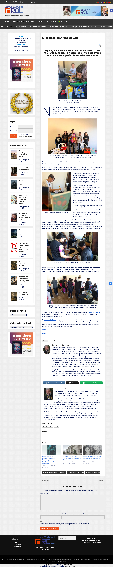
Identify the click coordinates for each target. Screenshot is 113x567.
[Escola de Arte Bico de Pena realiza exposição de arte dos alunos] (92, 450)
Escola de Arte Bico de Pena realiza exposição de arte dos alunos (92, 458)
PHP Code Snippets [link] (47, 564)
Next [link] (101, 480)
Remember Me (24, 135)
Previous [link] (46, 480)
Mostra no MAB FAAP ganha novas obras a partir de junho (72, 458)
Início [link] (15, 542)
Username (13, 127)
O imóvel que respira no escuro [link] (23, 183)
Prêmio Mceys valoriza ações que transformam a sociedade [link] (29, 27)
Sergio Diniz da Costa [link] (60, 345)
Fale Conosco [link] (51, 21)
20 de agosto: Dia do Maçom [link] (24, 168)
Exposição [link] (62, 473)
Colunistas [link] (17, 544)
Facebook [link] (45, 333)
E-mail (64, 514)
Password (13, 131)
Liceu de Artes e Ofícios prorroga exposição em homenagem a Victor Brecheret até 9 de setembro (50, 460)
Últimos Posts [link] (53, 341)
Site (84, 514)
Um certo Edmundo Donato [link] (22, 264)
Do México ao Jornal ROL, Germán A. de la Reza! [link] (24, 216)
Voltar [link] (44, 330)
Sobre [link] (45, 341)
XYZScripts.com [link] (67, 564)
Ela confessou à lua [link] (24, 231)
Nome (43, 514)
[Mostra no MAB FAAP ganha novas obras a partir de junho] (72, 450)
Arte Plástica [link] (53, 473)
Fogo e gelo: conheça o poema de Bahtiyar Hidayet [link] (23, 199)
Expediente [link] (17, 546)
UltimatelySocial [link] (70, 566)
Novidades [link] (30, 21)
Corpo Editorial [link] (17, 21)
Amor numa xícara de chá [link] (23, 293)
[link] (111, 10)
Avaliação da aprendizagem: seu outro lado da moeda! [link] (24, 279)
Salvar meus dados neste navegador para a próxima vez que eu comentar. (64, 524)
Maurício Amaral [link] (94, 312)
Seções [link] (40, 21)
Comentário (44, 494)
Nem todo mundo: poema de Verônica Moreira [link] (76, 27)
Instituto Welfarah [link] (50, 320)
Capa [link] (7, 21)
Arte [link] (46, 473)
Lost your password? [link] (25, 136)
